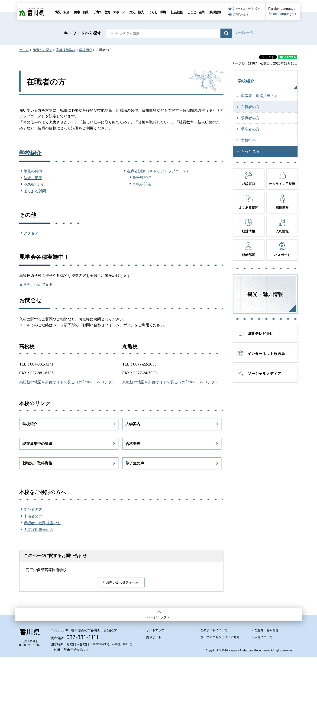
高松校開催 (142, 177)
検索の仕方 (245, 33)
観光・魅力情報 (265, 294)
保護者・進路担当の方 (42, 523)
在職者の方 (250, 107)
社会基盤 (176, 12)
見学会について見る (36, 285)
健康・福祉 (81, 12)
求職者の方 (33, 516)
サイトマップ (155, 630)
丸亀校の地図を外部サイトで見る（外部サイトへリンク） (170, 382)
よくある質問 (35, 191)
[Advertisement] (158, 673)
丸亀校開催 (142, 184)
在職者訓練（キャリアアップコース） (158, 171)
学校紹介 (85, 50)
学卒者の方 (33, 509)
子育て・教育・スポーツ (108, 12)
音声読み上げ (240, 14)
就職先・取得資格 (37, 463)
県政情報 (215, 12)
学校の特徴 (33, 171)
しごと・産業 (195, 12)
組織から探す (42, 50)
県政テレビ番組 (261, 334)
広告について (263, 637)
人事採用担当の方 (38, 530)
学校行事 (248, 140)
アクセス (31, 233)
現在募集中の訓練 (37, 444)
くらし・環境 (157, 12)
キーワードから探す (82, 33)
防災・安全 (62, 12)
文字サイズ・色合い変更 (246, 8)
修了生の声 (135, 463)
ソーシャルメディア (264, 373)
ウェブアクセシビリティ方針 (219, 637)
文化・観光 (136, 12)
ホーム (24, 50)
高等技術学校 (65, 50)
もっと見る (250, 151)
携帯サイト (153, 637)
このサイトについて (213, 630)
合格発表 (133, 444)
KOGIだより (34, 184)
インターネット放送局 (266, 354)
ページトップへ (158, 617)
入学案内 (133, 424)
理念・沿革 (33, 178)
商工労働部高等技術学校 (46, 570)
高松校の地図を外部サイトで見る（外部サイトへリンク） (67, 382)
